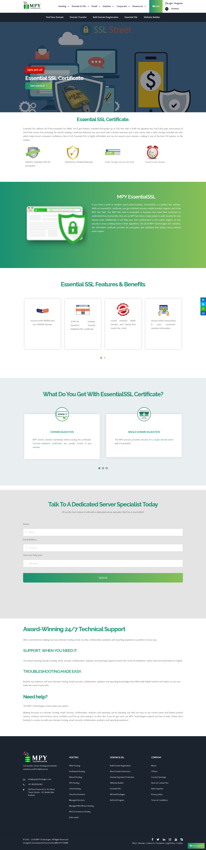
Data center (74, 817)
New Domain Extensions (120, 771)
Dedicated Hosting (77, 771)
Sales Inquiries (157, 789)
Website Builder (152, 17)
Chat (157, 6)
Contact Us (150, 843)
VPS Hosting (74, 783)
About (153, 766)
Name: (26, 524)
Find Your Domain (55, 17)
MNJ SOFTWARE (61, 843)
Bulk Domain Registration (105, 17)
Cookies (179, 843)
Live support (197, 846)
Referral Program (117, 800)
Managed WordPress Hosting (81, 806)
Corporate (122, 6)
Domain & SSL (79, 6)
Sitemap (141, 843)
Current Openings (158, 777)
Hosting (62, 6)
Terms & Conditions (159, 800)
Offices (154, 771)
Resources (138, 6)
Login (170, 3)
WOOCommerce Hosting (79, 812)
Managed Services (77, 800)
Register (178, 3)
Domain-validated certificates (47, 443)
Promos (175, 8)
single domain (160, 439)
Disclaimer (160, 843)
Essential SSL (131, 17)
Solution (107, 6)
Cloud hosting (75, 789)
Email (94, 6)
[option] (103, 78)
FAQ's (134, 843)
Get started (37, 85)
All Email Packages (117, 794)
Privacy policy (157, 794)
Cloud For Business (77, 794)
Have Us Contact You (159, 783)
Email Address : (30, 539)
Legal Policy (170, 843)
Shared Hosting (75, 777)
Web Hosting (74, 766)
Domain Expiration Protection (122, 777)
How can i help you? (32, 555)
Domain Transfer (78, 17)
